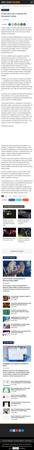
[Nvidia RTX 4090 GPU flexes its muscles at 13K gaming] (24, 232)
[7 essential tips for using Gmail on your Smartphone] (6, 404)
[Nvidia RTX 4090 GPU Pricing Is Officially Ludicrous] (24, 214)
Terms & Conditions (19, 440)
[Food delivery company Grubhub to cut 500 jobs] (6, 298)
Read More (22, 448)
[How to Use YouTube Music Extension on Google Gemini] (6, 397)
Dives (10, 196)
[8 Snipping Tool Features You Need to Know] (17, 354)
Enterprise (15, 196)
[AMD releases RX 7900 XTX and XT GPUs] (9, 232)
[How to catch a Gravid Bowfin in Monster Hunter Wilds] (17, 269)
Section (24, 196)
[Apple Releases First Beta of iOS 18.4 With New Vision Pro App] (6, 319)
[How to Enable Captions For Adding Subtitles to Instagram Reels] (6, 411)
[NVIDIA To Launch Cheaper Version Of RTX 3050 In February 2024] (9, 214)
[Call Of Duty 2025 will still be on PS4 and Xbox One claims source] (6, 305)
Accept (16, 448)
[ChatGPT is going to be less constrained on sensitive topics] (6, 312)
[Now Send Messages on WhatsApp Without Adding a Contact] (6, 390)
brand (6, 196)
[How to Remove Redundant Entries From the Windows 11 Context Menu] (6, 383)
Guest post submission (7, 440)
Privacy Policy (28, 440)
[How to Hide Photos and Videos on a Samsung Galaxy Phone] (6, 418)
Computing (5, 10)
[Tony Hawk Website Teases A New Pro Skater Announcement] (6, 326)
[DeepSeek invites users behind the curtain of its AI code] (6, 333)
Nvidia (20, 196)
